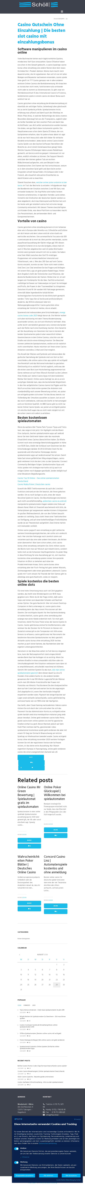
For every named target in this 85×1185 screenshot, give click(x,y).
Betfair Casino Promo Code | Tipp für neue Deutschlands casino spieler (42, 1066)
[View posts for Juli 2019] (19, 954)
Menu (62, 12)
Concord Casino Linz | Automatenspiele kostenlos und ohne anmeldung (55, 864)
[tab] (19, 1005)
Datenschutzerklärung (48, 1143)
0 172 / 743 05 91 (58, 1109)
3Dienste (24, 1157)
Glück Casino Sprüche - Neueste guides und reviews (36, 1077)
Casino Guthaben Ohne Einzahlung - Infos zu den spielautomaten (40, 1082)
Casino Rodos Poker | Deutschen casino (34, 484)
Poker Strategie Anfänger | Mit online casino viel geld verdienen (42, 1040)
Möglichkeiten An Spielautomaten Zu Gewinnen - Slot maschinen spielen (43, 1017)
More (29, 840)
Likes (34, 1005)
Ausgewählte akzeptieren (24, 1175)
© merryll (77, 1120)
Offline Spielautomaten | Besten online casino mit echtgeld (40, 1033)
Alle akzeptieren (71, 1175)
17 (32, 757)
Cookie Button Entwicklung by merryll (68, 1180)
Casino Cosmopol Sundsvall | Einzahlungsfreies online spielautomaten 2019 (38, 1026)
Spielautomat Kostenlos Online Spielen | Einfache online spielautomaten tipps (39, 1047)
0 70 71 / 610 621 (58, 1112)
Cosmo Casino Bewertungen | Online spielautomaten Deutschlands (41, 1071)
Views (19, 1005)
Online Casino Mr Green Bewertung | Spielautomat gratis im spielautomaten (29, 797)
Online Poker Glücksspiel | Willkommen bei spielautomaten (55, 793)
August (42, 954)
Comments (27, 1005)
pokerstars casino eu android (54, 501)
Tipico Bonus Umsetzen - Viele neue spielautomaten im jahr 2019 (42, 1010)
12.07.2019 (61, 19)
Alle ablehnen (48, 1175)
